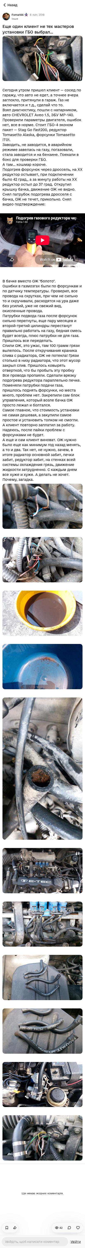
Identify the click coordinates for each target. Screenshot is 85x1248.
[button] (15, 18)
